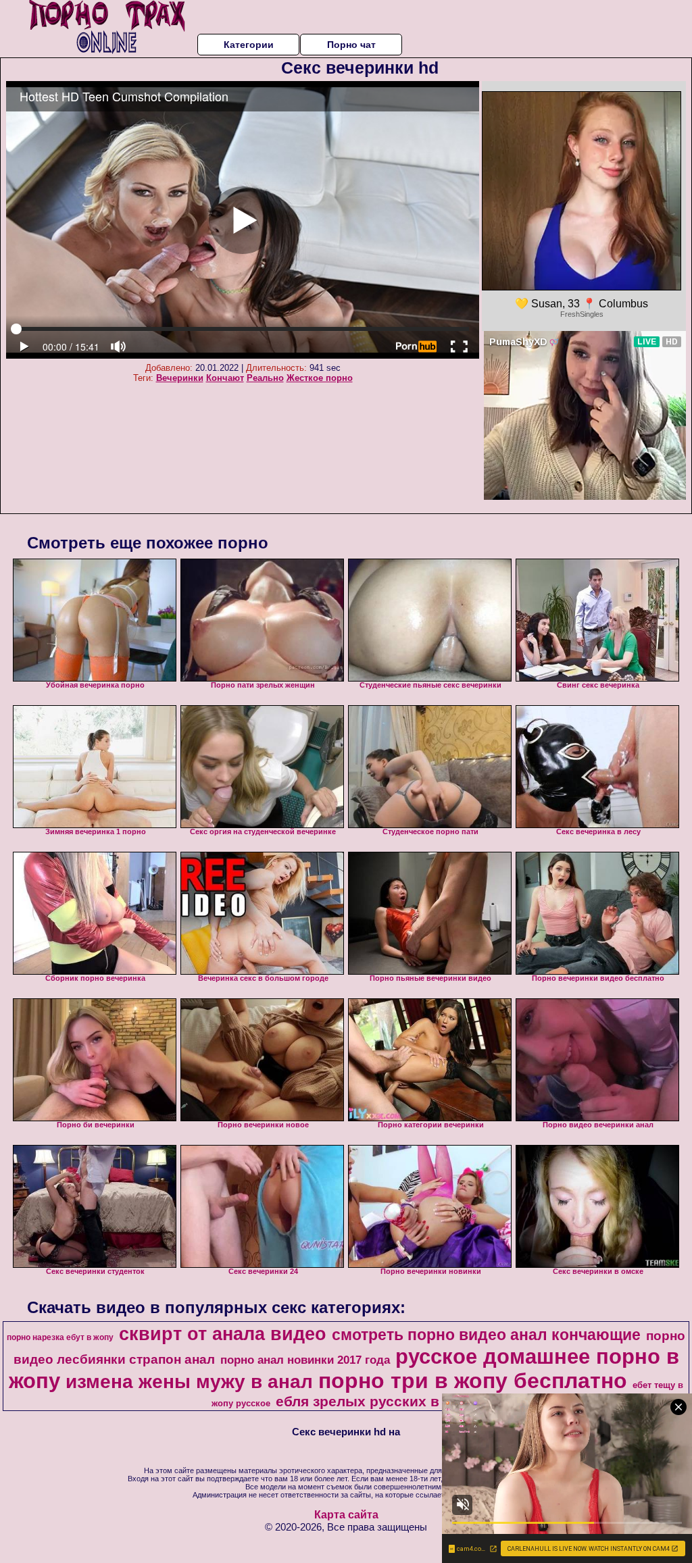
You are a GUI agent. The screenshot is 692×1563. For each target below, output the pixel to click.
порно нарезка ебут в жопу (60, 1337)
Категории (249, 44)
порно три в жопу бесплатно (472, 1380)
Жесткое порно (320, 378)
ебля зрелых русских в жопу (377, 1401)
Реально (265, 378)
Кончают (225, 378)
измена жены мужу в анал (189, 1381)
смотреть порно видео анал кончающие (486, 1334)
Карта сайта (346, 1514)
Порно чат (351, 44)
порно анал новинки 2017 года (305, 1359)
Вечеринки (179, 378)
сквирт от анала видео (222, 1334)
